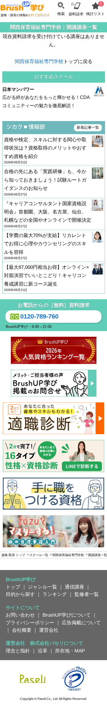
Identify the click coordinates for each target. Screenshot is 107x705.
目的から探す (20, 594)
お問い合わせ (20, 614)
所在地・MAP (70, 650)
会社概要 (21, 630)
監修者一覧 (86, 594)
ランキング (55, 594)
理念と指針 (18, 650)
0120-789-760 (39, 316)
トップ (13, 586)
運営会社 (48, 630)
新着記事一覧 (88, 127)
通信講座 (74, 586)
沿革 (42, 650)
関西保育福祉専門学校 (39, 61)
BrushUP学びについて (67, 614)
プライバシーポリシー (30, 622)
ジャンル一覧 (42, 586)
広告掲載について (81, 622)
